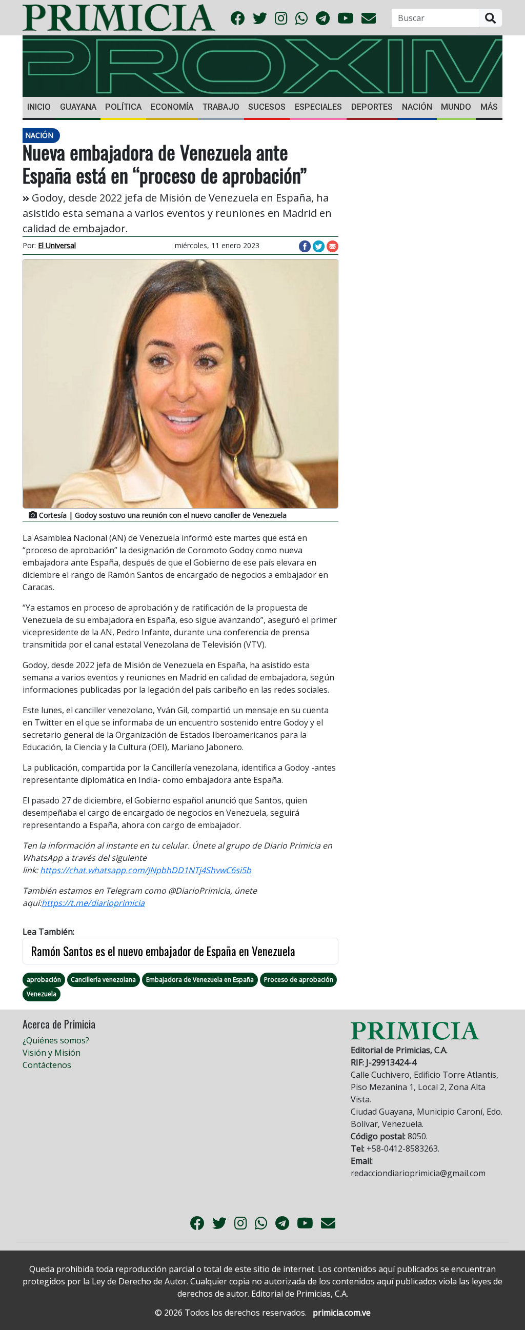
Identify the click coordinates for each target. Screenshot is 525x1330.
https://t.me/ (66, 903)
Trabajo (221, 107)
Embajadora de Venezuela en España (200, 979)
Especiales (318, 107)
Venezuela (41, 994)
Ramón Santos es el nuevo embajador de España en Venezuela (163, 951)
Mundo (456, 107)
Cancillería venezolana (103, 979)
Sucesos (267, 107)
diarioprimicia (118, 903)
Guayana (78, 107)
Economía (172, 107)
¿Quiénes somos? (56, 1040)
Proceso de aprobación (298, 979)
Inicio (39, 107)
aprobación (44, 979)
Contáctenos (47, 1065)
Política (123, 107)
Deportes (372, 107)
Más (489, 107)
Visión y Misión (51, 1052)
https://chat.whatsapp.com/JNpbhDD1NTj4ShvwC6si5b (145, 870)
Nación (417, 107)
